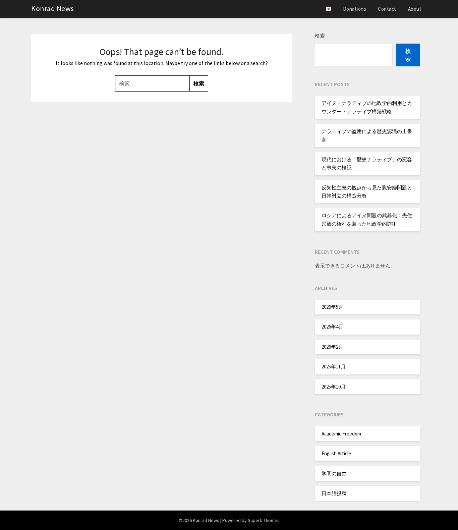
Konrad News (52, 8)
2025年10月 (334, 387)
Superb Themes (264, 520)
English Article (336, 453)
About (415, 9)
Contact (387, 9)
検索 (320, 36)
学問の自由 (334, 473)
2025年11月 (334, 366)
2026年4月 (332, 326)
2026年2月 (332, 347)
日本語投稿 (334, 493)
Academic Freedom (341, 433)
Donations (354, 9)
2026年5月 (332, 307)
